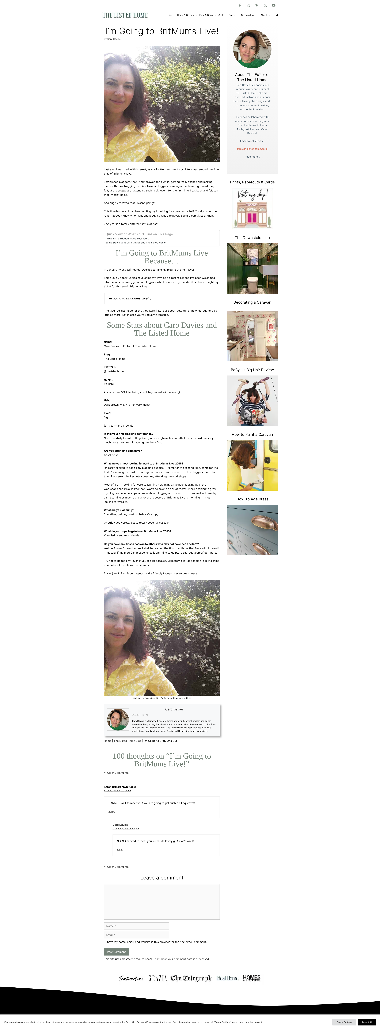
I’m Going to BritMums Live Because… (127, 238)
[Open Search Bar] (277, 15)
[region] (190, 1021)
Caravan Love (248, 15)
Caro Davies (174, 709)
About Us (265, 15)
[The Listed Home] (128, 15)
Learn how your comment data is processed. (181, 959)
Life (170, 15)
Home (107, 740)
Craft (221, 15)
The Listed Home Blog (127, 740)
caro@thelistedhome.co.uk (252, 148)
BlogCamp (141, 438)
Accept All (367, 1022)
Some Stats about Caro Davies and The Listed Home (136, 242)
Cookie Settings (344, 1022)
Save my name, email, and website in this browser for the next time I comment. (157, 941)
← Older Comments (116, 772)
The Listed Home (145, 346)
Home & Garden (185, 15)
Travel (232, 15)
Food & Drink (206, 15)
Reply (112, 811)
